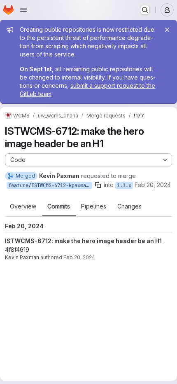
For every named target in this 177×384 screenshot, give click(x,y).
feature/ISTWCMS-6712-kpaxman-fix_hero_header (50, 185)
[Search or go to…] (145, 10)
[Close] (167, 30)
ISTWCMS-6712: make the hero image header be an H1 (83, 240)
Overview (23, 206)
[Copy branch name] (98, 185)
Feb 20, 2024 (153, 184)
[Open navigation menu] (23, 9)
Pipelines (93, 206)
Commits (58, 206)
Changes (129, 206)
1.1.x (124, 185)
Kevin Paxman (22, 257)
